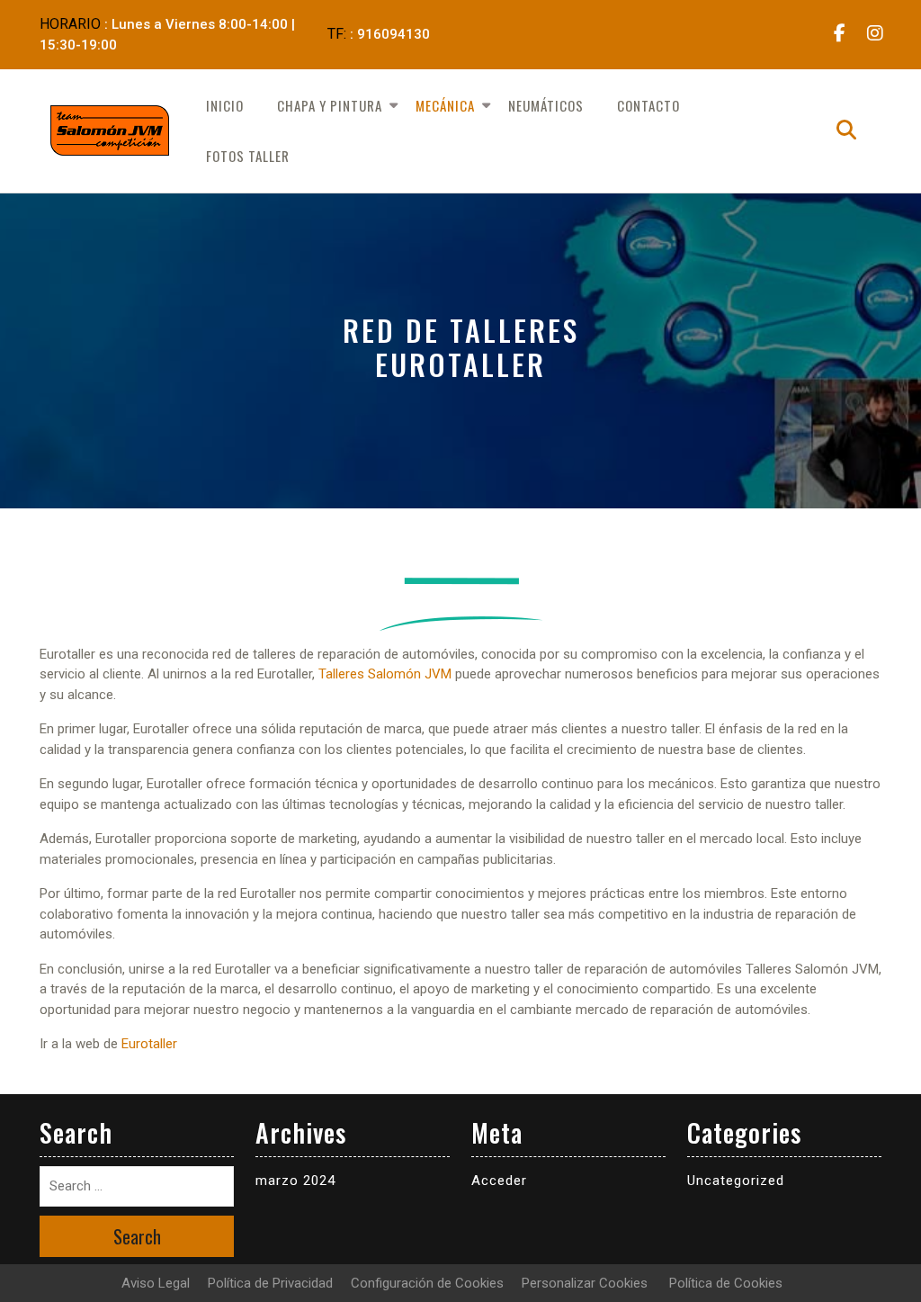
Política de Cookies (725, 1283)
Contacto (648, 105)
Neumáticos (546, 105)
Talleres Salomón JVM (385, 674)
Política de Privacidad (270, 1283)
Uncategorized (735, 1180)
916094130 (393, 34)
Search (137, 1236)
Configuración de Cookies (427, 1283)
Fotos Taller (248, 156)
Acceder (499, 1180)
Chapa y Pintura (329, 105)
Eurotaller (149, 1044)
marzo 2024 (295, 1180)
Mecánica (445, 105)
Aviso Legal (155, 1283)
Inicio (225, 105)
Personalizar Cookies (585, 1283)
